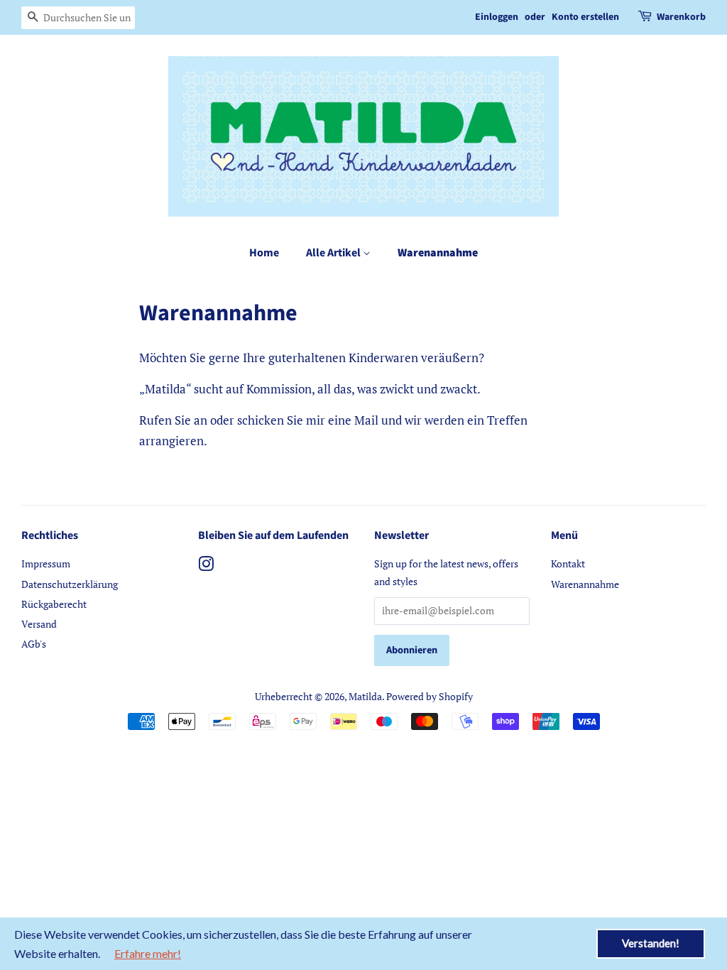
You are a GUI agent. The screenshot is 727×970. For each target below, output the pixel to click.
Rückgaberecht (54, 604)
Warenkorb (681, 17)
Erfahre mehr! (147, 953)
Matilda (365, 696)
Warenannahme (438, 253)
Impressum (45, 563)
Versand (39, 624)
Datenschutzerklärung (69, 584)
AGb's (33, 643)
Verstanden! (650, 943)
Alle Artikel (334, 253)
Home (264, 253)
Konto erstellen (585, 17)
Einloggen (496, 17)
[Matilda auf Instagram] (206, 566)
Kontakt (568, 563)
